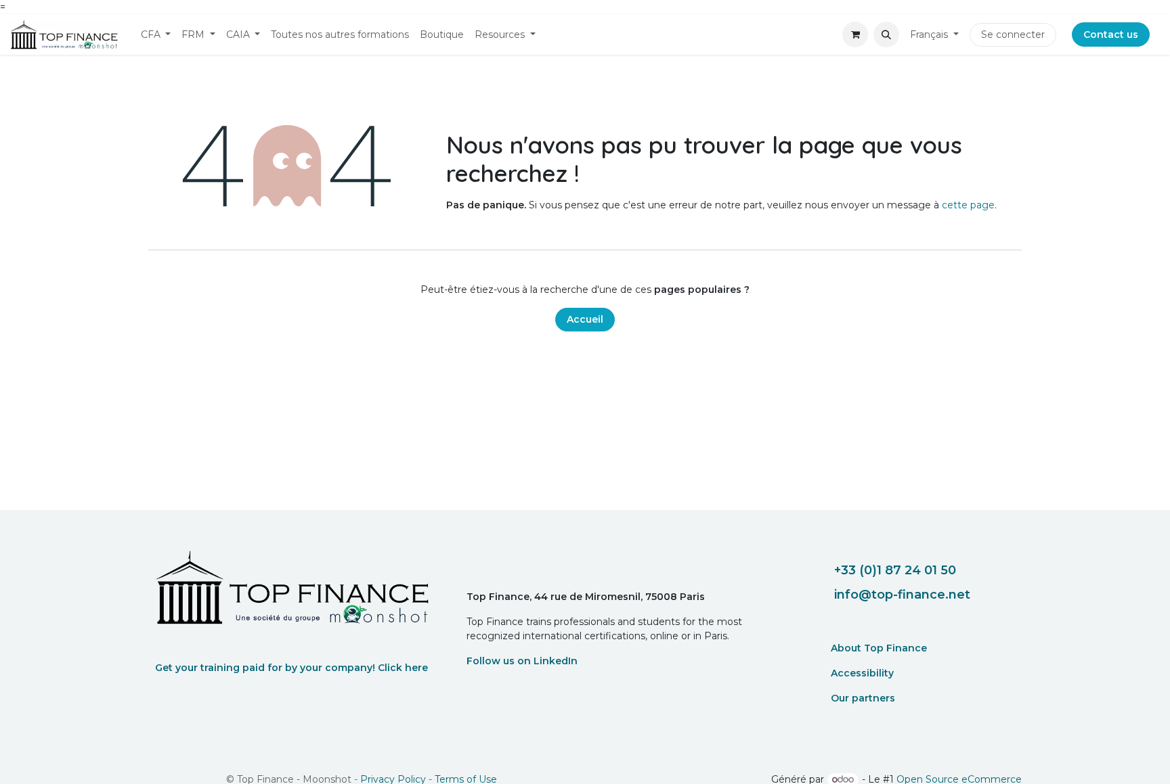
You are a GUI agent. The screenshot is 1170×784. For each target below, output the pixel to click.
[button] (886, 34)
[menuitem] (156, 34)
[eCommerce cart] (855, 34)
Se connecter (1013, 34)
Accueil (585, 319)
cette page (968, 205)
